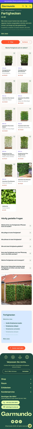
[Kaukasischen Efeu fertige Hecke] (24, 142)
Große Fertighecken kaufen (14, 323)
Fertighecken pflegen (12, 326)
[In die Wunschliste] (14, 53)
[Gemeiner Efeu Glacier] (8, 86)
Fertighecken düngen (12, 332)
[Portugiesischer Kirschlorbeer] (8, 59)
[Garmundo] (8, 6)
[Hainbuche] (8, 196)
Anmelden (25, 371)
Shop (3, 379)
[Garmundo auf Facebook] (12, 421)
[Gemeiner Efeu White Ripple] (24, 86)
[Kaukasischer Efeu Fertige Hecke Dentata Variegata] (8, 142)
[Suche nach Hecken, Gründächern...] (23, 6)
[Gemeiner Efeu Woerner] (8, 170)
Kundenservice (7, 392)
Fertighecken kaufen (12, 335)
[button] (30, 6)
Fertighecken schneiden (13, 329)
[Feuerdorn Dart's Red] (24, 114)
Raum (3, 383)
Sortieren (25, 42)
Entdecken (6, 388)
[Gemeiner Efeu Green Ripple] (8, 114)
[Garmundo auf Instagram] (20, 421)
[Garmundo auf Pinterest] (16, 421)
